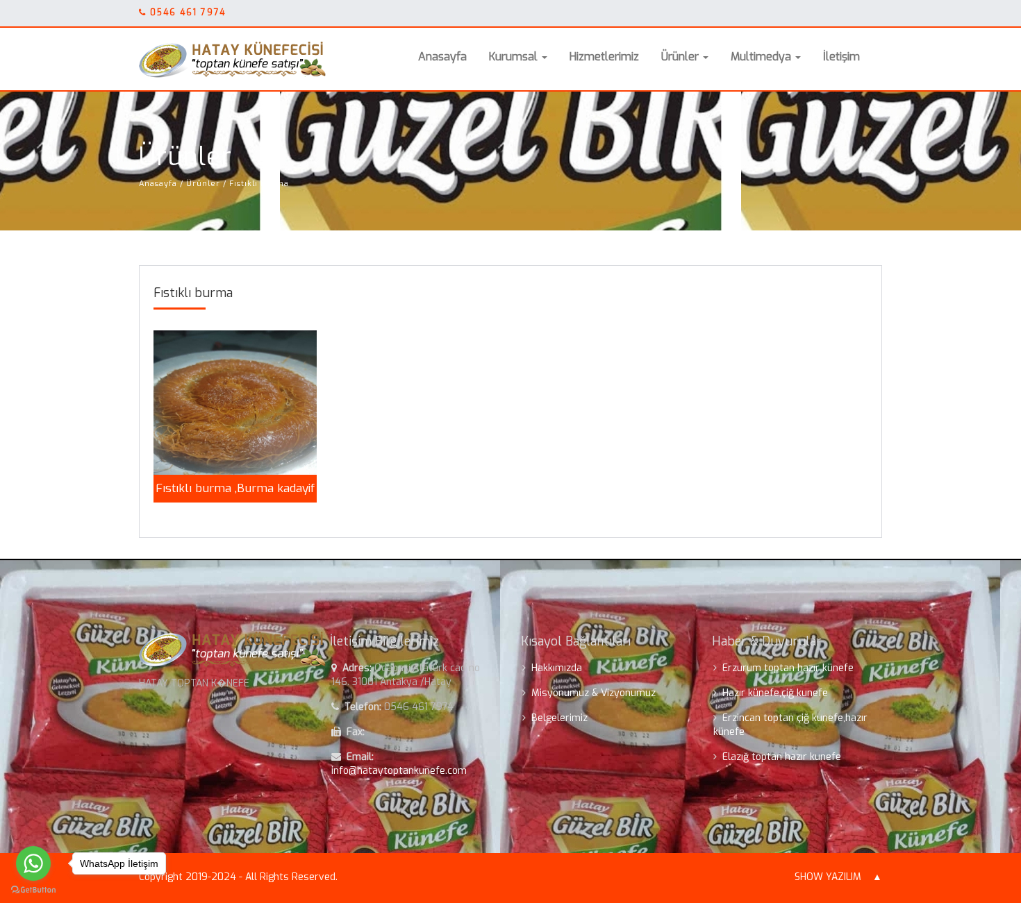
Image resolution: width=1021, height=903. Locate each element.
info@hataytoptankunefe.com (399, 770)
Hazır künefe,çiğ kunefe (775, 693)
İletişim (841, 56)
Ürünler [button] (681, 56)
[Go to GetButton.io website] (33, 889)
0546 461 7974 (188, 12)
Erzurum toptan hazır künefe (788, 668)
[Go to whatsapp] (33, 863)
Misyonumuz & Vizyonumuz (593, 693)
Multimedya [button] (762, 56)
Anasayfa (442, 56)
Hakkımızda (556, 668)
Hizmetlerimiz (604, 56)
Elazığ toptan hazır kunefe (781, 756)
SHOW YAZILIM (828, 877)
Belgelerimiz (559, 718)
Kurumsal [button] (514, 56)
